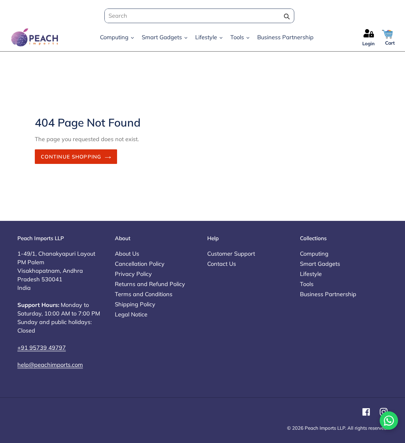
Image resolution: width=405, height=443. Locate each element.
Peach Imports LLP (325, 428)
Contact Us (221, 263)
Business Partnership (328, 294)
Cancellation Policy (140, 263)
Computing (314, 253)
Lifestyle (311, 274)
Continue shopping (71, 156)
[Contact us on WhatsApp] (389, 420)
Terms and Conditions (143, 294)
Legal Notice (131, 314)
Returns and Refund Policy (150, 284)
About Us (127, 253)
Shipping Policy (135, 304)
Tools (307, 284)
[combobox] (197, 16)
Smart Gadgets (320, 263)
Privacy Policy (133, 274)
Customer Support (231, 253)
